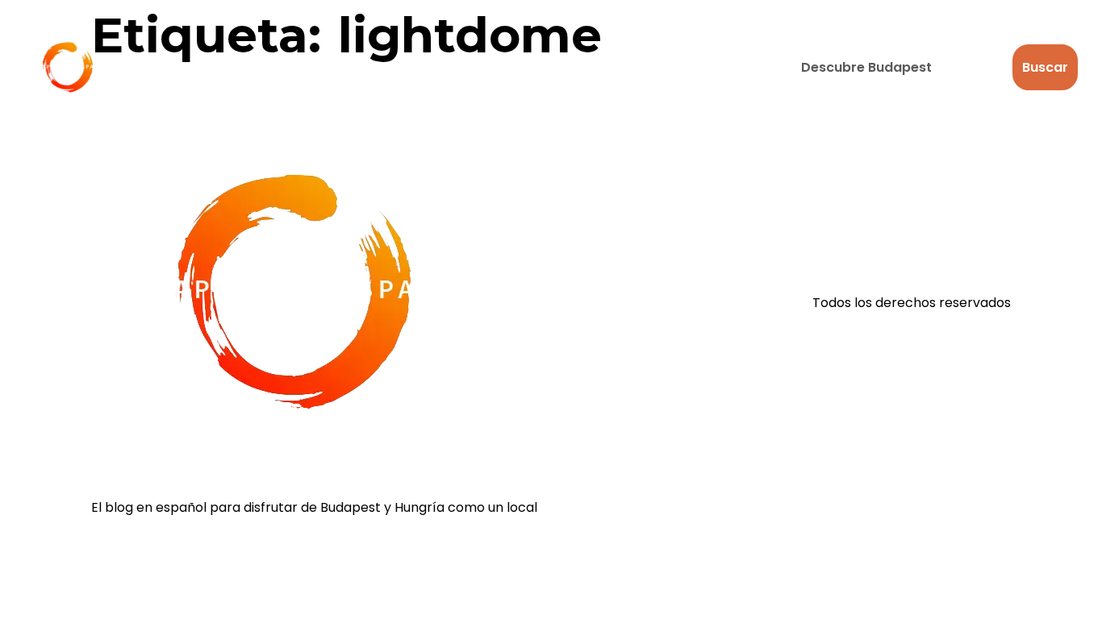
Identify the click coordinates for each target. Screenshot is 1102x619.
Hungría (470, 67)
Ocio (275, 67)
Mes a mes (696, 67)
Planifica (578, 67)
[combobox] (897, 67)
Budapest (175, 67)
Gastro (367, 67)
